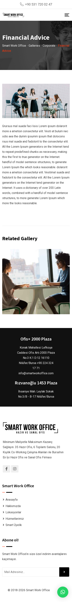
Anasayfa (12, 499)
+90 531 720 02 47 (38, 4)
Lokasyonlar (13, 512)
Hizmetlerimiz (15, 518)
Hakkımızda (13, 506)
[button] (62, 592)
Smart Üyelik (14, 525)
